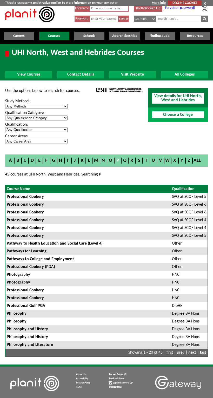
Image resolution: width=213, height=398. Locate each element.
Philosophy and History (27, 329)
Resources (195, 36)
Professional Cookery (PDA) (31, 267)
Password (82, 18)
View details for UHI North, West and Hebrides (178, 98)
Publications (115, 387)
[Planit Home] (30, 25)
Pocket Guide (116, 374)
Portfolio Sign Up (148, 8)
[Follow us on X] (204, 8)
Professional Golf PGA (26, 306)
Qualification (183, 189)
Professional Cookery (25, 197)
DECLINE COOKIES (184, 3)
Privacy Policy (83, 383)
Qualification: (16, 125)
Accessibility (82, 378)
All (197, 160)
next (192, 352)
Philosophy (16, 314)
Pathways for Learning (26, 251)
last (203, 352)
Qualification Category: (24, 113)
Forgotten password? (180, 8)
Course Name (18, 189)
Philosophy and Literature (30, 345)
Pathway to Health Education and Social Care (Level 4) (55, 243)
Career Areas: (17, 136)
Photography (18, 275)
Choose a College (178, 115)
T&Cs (79, 387)
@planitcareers (120, 383)
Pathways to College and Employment (40, 259)
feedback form (116, 378)
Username (82, 8)
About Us (81, 374)
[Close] (205, 3)
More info (159, 3)
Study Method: (17, 101)
